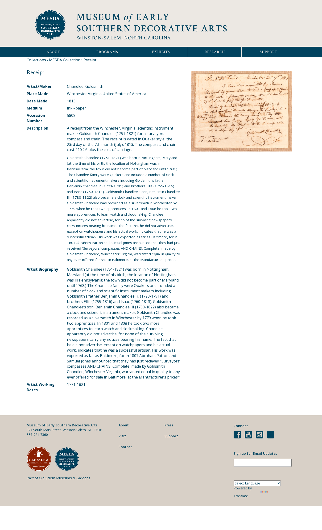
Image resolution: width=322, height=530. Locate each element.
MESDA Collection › (66, 60)
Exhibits (161, 52)
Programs (107, 52)
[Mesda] (69, 459)
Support (268, 52)
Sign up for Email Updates (255, 453)
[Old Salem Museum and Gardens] (41, 459)
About (53, 52)
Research (215, 52)
